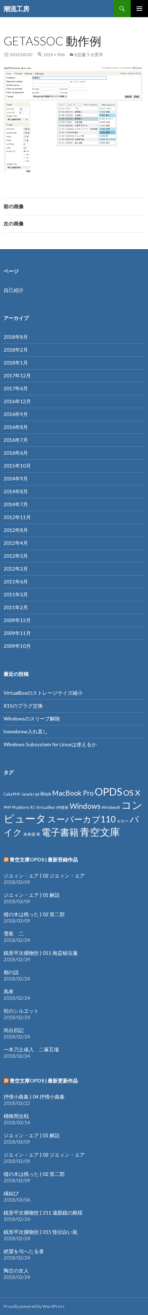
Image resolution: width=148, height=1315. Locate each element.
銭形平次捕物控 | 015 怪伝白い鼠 (41, 1232)
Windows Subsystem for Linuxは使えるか (50, 744)
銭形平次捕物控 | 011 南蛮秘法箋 (41, 953)
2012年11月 (17, 517)
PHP (7, 807)
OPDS (108, 792)
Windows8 (111, 807)
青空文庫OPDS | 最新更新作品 (44, 1080)
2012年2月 (16, 569)
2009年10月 (17, 646)
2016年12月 (17, 401)
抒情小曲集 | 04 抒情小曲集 (34, 1097)
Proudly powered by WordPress (34, 1306)
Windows (85, 806)
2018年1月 (16, 363)
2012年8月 (16, 530)
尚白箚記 (14, 1030)
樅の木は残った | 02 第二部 (34, 914)
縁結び (11, 1193)
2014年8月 (16, 491)
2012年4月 (16, 543)
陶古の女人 (16, 1270)
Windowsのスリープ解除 (32, 718)
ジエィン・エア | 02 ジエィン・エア (44, 875)
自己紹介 (14, 290)
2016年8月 (16, 427)
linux (46, 794)
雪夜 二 (14, 933)
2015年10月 (17, 466)
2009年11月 (17, 633)
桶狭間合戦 (16, 1116)
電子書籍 (60, 832)
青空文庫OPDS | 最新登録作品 (44, 859)
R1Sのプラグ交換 (23, 706)
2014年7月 (16, 504)
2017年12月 (17, 375)
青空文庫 (100, 832)
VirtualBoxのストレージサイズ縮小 (43, 693)
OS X (131, 792)
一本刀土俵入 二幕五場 (31, 1049)
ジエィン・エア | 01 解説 (32, 895)
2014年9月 (16, 478)
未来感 (29, 834)
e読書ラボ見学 (89, 54)
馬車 (9, 991)
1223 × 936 (54, 54)
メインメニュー (139, 8)
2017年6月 (16, 388)
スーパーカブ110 (81, 819)
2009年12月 (17, 620)
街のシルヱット (21, 1011)
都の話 (11, 972)
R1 (32, 807)
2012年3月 (16, 556)
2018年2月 (16, 350)
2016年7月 (16, 440)
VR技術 (62, 807)
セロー (123, 820)
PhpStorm (20, 807)
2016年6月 (16, 453)
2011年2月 (16, 607)
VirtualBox (45, 807)
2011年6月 (16, 581)
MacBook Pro (73, 793)
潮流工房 (16, 9)
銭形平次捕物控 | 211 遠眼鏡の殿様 (43, 1212)
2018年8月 (16, 337)
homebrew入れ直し (26, 731)
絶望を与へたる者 (24, 1251)
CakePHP (12, 794)
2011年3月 (16, 594)
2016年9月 (16, 414)
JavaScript (30, 794)
